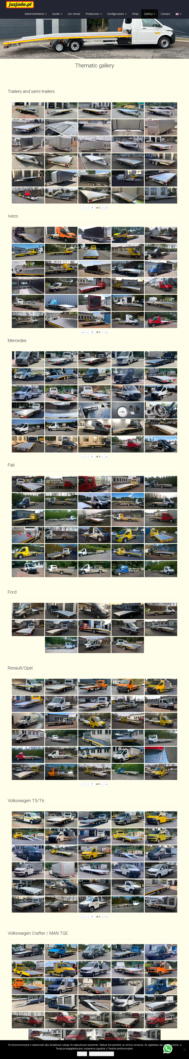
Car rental (74, 14)
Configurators (116, 14)
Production (93, 14)
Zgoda (82, 1053)
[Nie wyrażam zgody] (184, 1049)
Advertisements (35, 14)
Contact (165, 14)
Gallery (148, 14)
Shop (135, 14)
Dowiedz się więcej (101, 1053)
